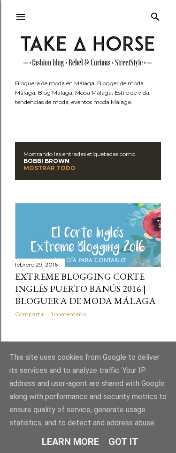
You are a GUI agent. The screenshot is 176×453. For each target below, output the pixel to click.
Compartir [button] (29, 314)
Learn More (70, 441)
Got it (123, 441)
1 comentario (68, 314)
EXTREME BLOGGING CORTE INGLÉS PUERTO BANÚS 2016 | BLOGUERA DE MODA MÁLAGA (85, 288)
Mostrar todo (49, 167)
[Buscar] (155, 15)
